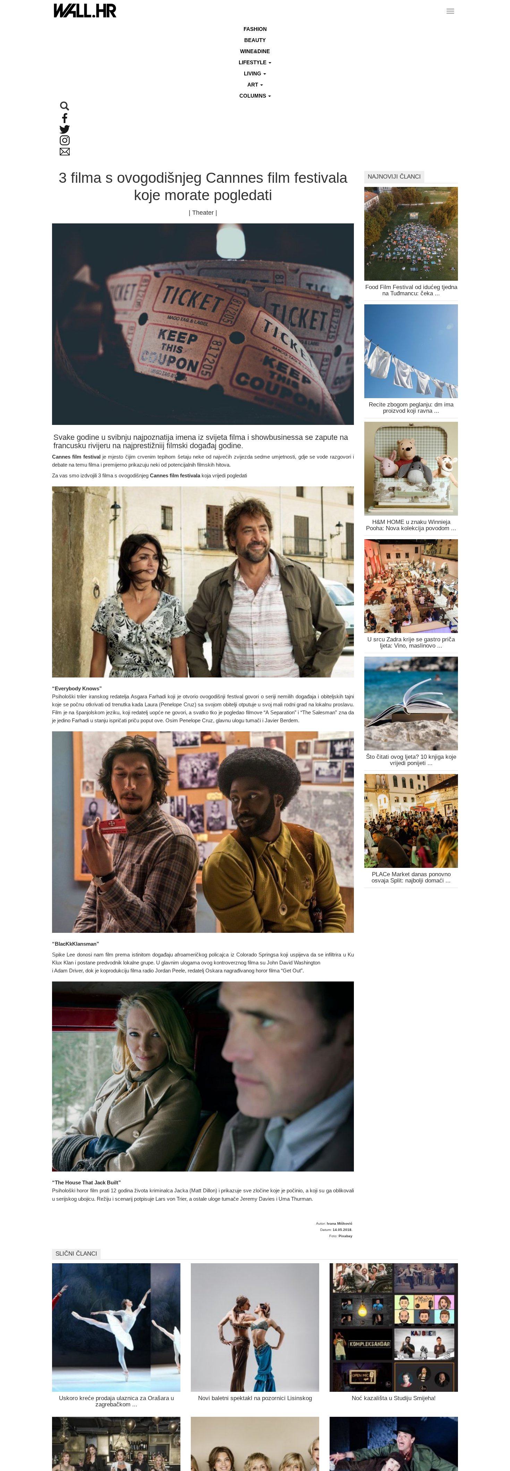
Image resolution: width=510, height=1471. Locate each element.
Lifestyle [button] (253, 62)
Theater (203, 212)
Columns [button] (253, 96)
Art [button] (253, 85)
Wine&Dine (255, 51)
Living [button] (253, 73)
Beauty (255, 40)
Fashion (255, 29)
